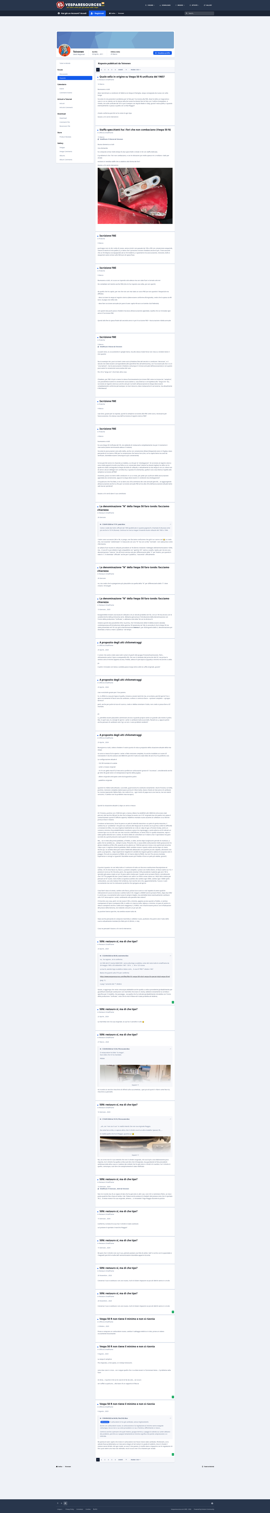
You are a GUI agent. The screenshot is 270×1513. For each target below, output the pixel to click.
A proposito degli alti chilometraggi (121, 642)
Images (62, 147)
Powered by (204, 1509)
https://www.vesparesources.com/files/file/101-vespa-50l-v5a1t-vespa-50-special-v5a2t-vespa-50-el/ (135, 976)
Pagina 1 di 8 (135, 69)
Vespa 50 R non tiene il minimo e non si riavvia (127, 1318)
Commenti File (65, 122)
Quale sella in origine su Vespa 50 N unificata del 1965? (132, 76)
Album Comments (66, 159)
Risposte (63, 78)
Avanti (120, 69)
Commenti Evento (66, 93)
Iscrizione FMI (108, 235)
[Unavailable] (135, 1137)
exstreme (121, 956)
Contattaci (79, 1509)
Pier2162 (121, 1418)
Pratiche (102, 239)
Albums (62, 155)
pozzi (120, 524)
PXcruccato (122, 1049)
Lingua (59, 1509)
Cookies (88, 1509)
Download (63, 118)
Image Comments (66, 151)
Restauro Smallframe (106, 80)
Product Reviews (65, 137)
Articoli (62, 103)
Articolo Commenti (66, 107)
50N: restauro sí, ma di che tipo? (119, 941)
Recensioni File (65, 126)
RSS (96, 1509)
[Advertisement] (115, 23)
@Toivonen (104, 1422)
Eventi (62, 89)
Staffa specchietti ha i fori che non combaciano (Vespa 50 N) (135, 129)
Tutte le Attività (65, 63)
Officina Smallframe (106, 133)
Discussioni (64, 74)
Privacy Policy (70, 1509)
